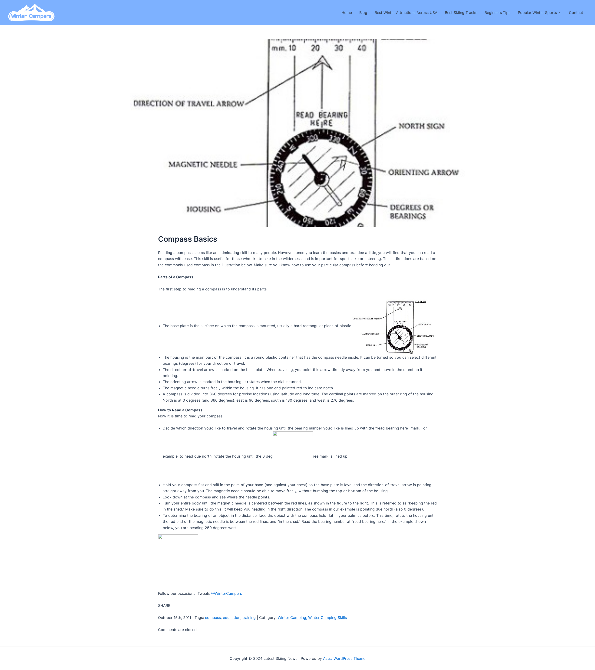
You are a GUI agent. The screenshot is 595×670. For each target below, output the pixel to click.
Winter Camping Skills (327, 617)
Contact (576, 12)
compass (213, 617)
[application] (559, 12)
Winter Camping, (292, 617)
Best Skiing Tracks (461, 12)
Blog (363, 12)
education (231, 617)
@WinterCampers (226, 593)
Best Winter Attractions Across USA (406, 12)
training (249, 617)
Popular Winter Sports (537, 12)
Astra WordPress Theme (344, 658)
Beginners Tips (497, 12)
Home (346, 12)
